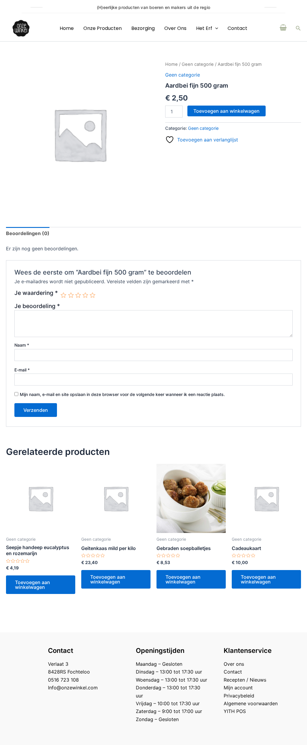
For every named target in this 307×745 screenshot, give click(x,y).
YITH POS (235, 711)
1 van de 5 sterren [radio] (63, 295)
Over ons (175, 28)
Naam (21, 345)
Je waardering (36, 293)
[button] (298, 28)
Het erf (204, 28)
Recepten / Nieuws (245, 680)
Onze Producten (102, 28)
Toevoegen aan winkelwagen (226, 111)
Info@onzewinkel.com (73, 688)
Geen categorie (198, 64)
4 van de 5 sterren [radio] (85, 295)
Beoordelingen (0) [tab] (27, 233)
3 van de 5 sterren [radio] (78, 295)
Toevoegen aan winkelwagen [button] (32, 584)
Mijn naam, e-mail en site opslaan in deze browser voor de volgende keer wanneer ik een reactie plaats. (122, 394)
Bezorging (143, 28)
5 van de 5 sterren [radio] (92, 295)
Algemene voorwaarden (251, 703)
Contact (237, 28)
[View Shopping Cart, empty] (283, 28)
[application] (215, 28)
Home (67, 28)
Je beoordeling (37, 306)
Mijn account (238, 688)
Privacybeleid (239, 696)
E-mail (22, 369)
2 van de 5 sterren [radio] (71, 295)
